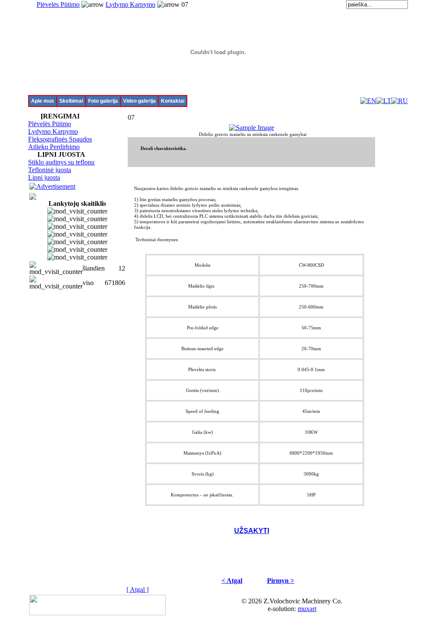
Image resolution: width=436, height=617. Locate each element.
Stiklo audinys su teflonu (61, 162)
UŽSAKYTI (251, 530)
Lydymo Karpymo (130, 4)
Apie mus (42, 101)
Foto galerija (103, 101)
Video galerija (139, 101)
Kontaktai (172, 101)
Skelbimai (71, 101)
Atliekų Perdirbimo (54, 146)
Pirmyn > (280, 580)
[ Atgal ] (137, 589)
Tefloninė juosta (49, 169)
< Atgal (231, 580)
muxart (307, 608)
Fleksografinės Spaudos (60, 139)
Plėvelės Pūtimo (58, 4)
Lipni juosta (44, 177)
